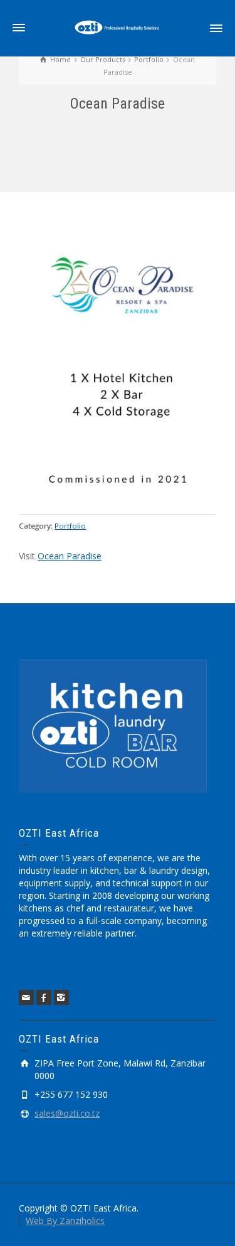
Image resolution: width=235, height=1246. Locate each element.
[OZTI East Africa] (118, 27)
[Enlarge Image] (117, 359)
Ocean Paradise (70, 556)
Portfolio (70, 525)
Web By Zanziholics (65, 1221)
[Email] (26, 997)
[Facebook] (43, 997)
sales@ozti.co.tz (67, 1113)
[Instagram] (61, 997)
